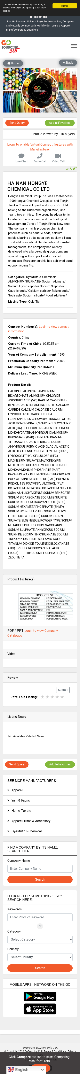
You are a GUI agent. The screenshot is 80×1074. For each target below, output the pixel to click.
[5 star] (62, 697)
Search (40, 879)
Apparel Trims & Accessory (29, 821)
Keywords (14, 909)
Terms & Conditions (55, 1051)
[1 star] (42, 697)
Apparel (16, 790)
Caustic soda (17, 291)
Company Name (18, 861)
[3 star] (52, 697)
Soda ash (14, 295)
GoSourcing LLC (31, 1047)
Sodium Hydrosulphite (23, 286)
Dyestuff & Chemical (25, 831)
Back (69, 62)
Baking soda (60, 291)
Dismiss (64, 5)
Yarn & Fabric (19, 800)
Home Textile (20, 811)
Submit (63, 689)
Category (14, 931)
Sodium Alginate (53, 281)
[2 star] (47, 697)
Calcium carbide (39, 291)
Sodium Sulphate (51, 286)
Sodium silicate (33, 295)
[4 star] (57, 697)
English (21, 1069)
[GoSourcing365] (10, 46)
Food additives (56, 295)
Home (14, 63)
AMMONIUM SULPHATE (24, 281)
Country (13, 949)
